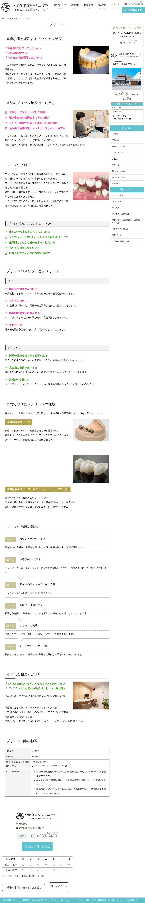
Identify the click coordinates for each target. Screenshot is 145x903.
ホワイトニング (118, 177)
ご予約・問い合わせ (37, 846)
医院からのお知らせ (120, 229)
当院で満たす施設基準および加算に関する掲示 (127, 221)
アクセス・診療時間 (120, 214)
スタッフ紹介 (117, 195)
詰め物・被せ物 (118, 171)
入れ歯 (115, 159)
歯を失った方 (60, 6)
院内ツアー (116, 202)
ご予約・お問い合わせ (121, 241)
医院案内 (88, 6)
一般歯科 (116, 134)
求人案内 (102, 6)
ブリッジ (116, 165)
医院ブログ (116, 235)
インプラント (117, 153)
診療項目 (75, 6)
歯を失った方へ (118, 146)
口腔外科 (116, 184)
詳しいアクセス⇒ (59, 888)
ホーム (32, 6)
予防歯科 (45, 6)
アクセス (115, 6)
